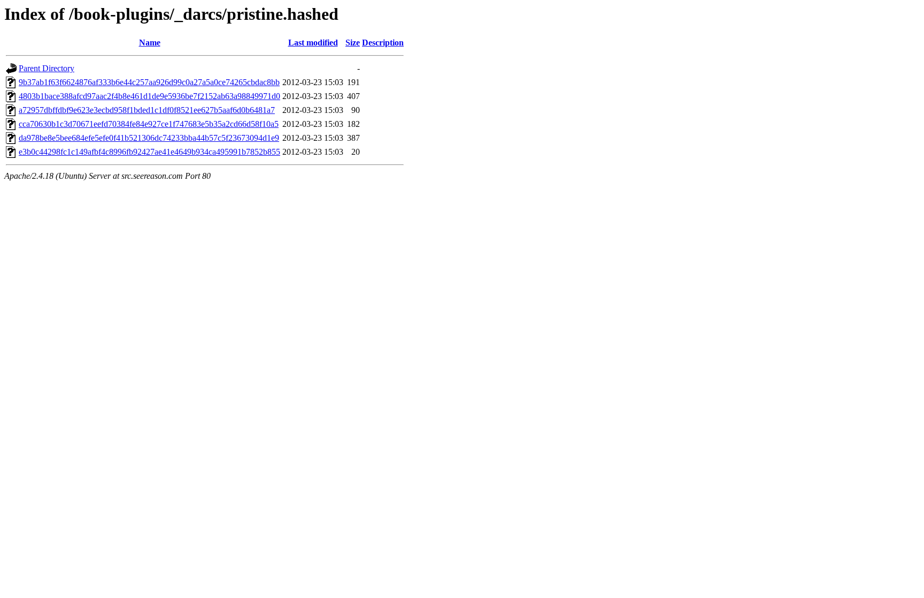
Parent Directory (46, 68)
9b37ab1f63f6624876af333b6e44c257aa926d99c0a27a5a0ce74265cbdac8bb (149, 82)
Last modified (313, 42)
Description (383, 42)
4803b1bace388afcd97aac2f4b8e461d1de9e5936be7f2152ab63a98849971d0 (149, 96)
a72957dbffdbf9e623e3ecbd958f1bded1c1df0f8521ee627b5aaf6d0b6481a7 (147, 110)
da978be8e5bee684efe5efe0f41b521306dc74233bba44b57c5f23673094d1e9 (149, 137)
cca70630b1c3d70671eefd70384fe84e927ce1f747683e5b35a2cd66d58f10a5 (149, 123)
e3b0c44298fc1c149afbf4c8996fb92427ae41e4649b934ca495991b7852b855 (149, 151)
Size (352, 42)
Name (149, 42)
